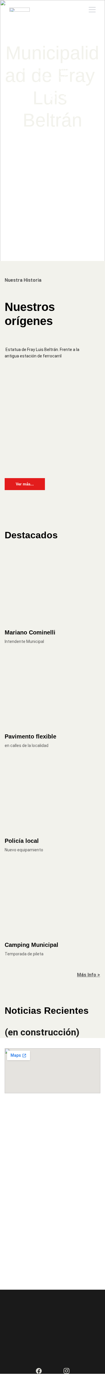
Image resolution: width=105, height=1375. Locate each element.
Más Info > (88, 975)
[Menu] (92, 9)
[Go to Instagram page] (66, 97)
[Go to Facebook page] (52, 97)
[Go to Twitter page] (39, 97)
